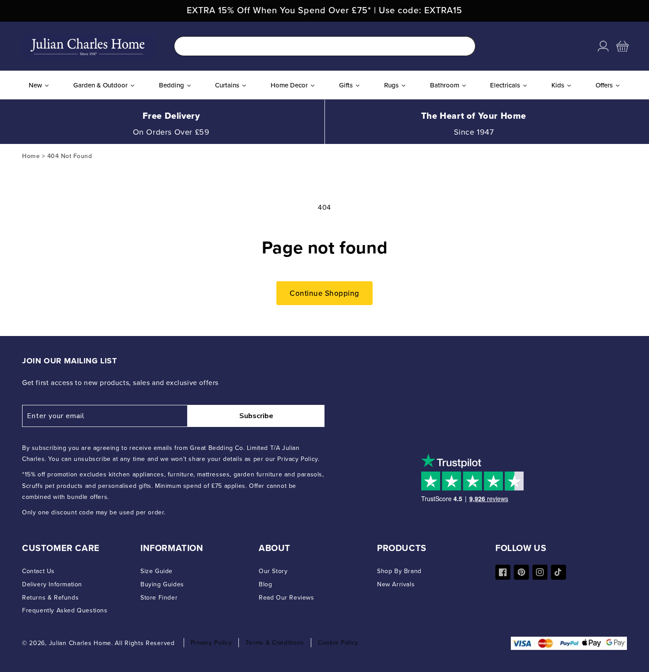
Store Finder (158, 597)
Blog (265, 584)
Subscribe (256, 416)
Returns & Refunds (50, 597)
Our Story (273, 571)
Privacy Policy (211, 642)
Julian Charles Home (80, 643)
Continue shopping (324, 293)
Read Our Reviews (286, 597)
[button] (622, 46)
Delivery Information (52, 584)
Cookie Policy (338, 642)
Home (31, 156)
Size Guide (156, 571)
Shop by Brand (399, 571)
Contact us (38, 571)
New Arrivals (396, 584)
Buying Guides (162, 584)
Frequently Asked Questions (65, 610)
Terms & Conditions (274, 642)
